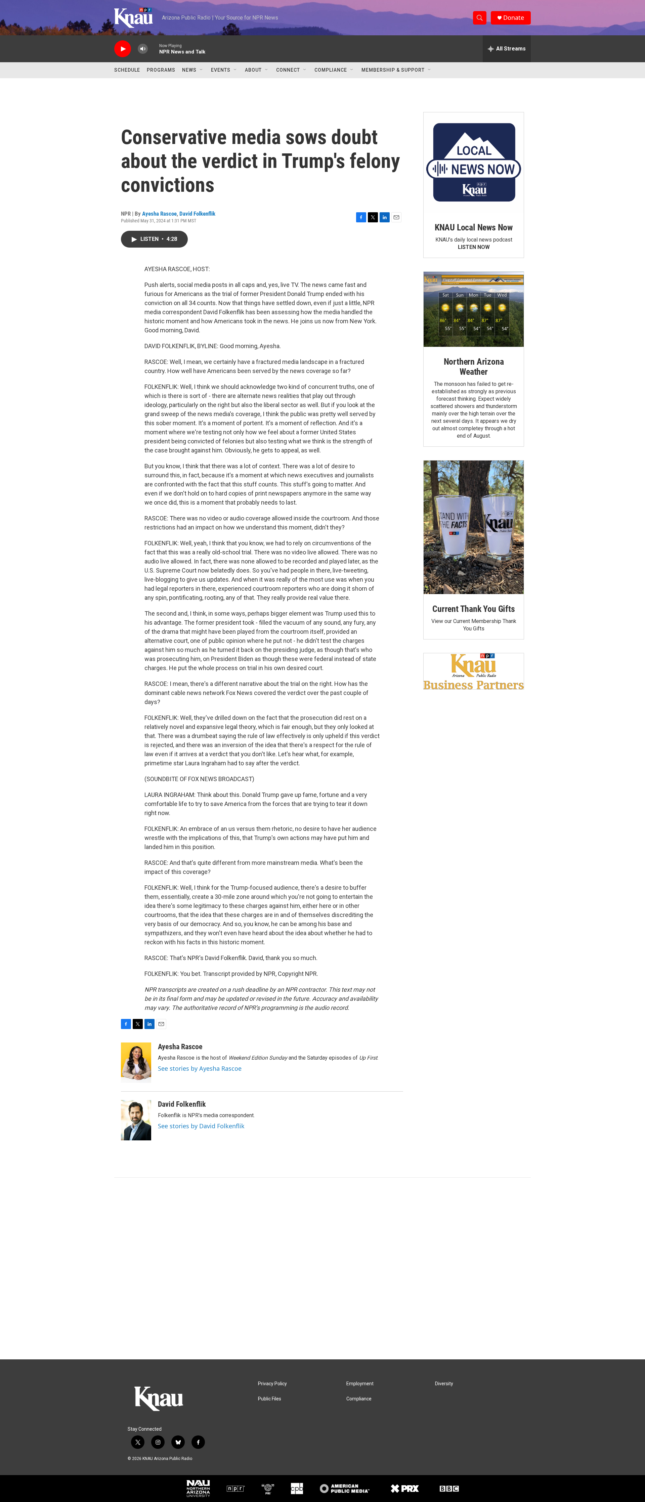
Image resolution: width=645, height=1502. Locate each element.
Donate (513, 17)
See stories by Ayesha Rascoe (200, 1068)
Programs (161, 70)
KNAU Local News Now (474, 227)
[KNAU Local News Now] (474, 162)
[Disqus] (322, 1268)
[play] (122, 49)
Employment (360, 1383)
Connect (288, 70)
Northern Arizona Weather (474, 367)
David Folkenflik (197, 213)
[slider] (154, 48)
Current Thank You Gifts (473, 609)
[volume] (142, 49)
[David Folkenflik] (136, 1120)
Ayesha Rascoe (159, 213)
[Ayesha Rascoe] (136, 1062)
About (253, 70)
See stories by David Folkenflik (201, 1126)
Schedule (127, 70)
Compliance (330, 70)
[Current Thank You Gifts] (474, 527)
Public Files (269, 1398)
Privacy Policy (272, 1383)
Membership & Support (393, 70)
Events (220, 70)
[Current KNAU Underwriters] (474, 671)
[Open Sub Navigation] (201, 70)
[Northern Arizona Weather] (474, 309)
